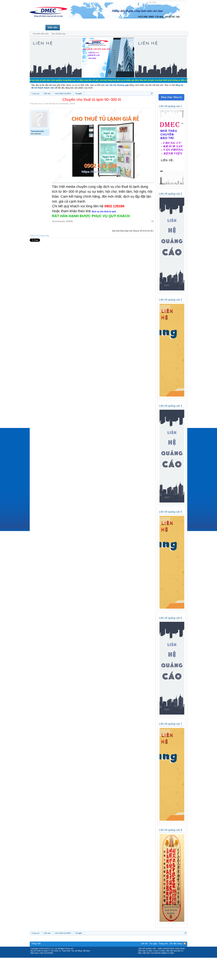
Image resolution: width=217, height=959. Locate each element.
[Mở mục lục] (152, 93)
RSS (184, 943)
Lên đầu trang (175, 943)
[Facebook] (101, 956)
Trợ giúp (153, 943)
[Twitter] (107, 956)
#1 (152, 221)
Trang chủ (37, 27)
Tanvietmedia (63, 104)
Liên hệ (144, 943)
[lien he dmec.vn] (56, 77)
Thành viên (68, 27)
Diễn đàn (53, 27)
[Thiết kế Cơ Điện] (112, 956)
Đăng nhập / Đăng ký (171, 97)
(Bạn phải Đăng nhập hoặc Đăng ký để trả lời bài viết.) (133, 231)
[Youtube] (121, 956)
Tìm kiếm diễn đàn (41, 34)
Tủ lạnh (45, 104)
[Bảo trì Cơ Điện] (117, 956)
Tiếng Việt (36, 943)
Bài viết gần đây (59, 34)
